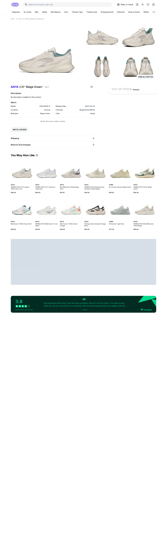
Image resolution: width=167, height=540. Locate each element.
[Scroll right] (154, 12)
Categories (16, 12)
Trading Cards (91, 12)
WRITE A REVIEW (19, 130)
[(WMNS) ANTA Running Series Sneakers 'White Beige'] (95, 170)
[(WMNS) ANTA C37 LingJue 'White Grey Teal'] (22, 170)
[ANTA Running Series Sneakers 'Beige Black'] (95, 207)
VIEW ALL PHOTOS (145, 77)
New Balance (56, 12)
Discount (155, 12)
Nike (36, 12)
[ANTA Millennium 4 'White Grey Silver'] (22, 207)
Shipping (15, 138)
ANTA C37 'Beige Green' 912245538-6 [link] (31, 19)
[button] (37, 155)
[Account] (142, 4)
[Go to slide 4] (96, 219)
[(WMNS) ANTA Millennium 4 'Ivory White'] (46, 207)
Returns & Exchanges (21, 145)
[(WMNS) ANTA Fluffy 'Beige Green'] (144, 170)
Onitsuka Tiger (77, 12)
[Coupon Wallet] (137, 4)
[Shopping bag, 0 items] (153, 4)
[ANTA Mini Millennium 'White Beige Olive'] (71, 170)
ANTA (13, 19)
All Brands (121, 12)
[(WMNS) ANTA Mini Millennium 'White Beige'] (144, 207)
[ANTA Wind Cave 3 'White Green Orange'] (71, 207)
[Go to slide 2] (45, 219)
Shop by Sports (134, 12)
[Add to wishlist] (92, 87)
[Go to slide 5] (97, 219)
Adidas (44, 12)
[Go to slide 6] (122, 219)
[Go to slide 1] (20, 219)
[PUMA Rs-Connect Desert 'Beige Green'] (120, 170)
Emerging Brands (107, 12)
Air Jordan (27, 12)
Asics (66, 12)
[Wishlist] (148, 4)
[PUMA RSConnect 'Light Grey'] (120, 207)
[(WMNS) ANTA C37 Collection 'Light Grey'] (46, 170)
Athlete (146, 12)
